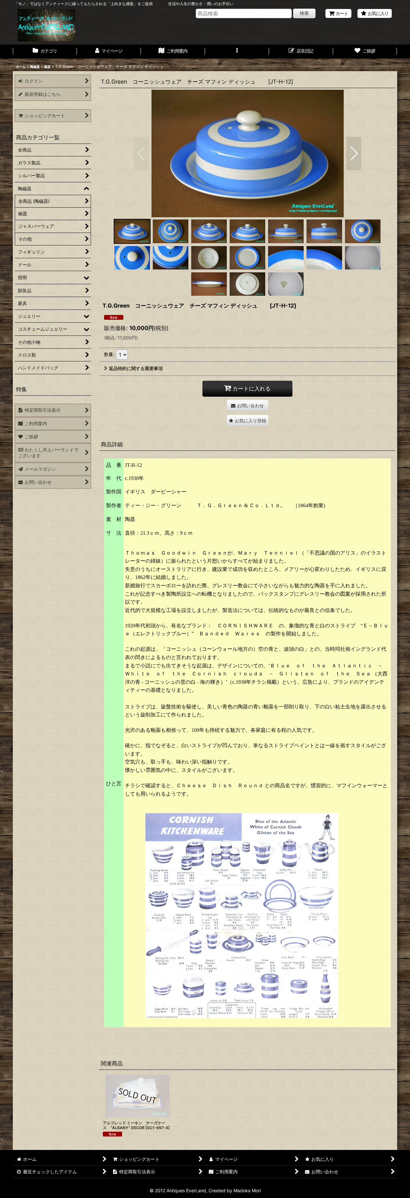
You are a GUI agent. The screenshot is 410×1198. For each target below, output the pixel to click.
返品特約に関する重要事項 (136, 368)
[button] (237, 52)
